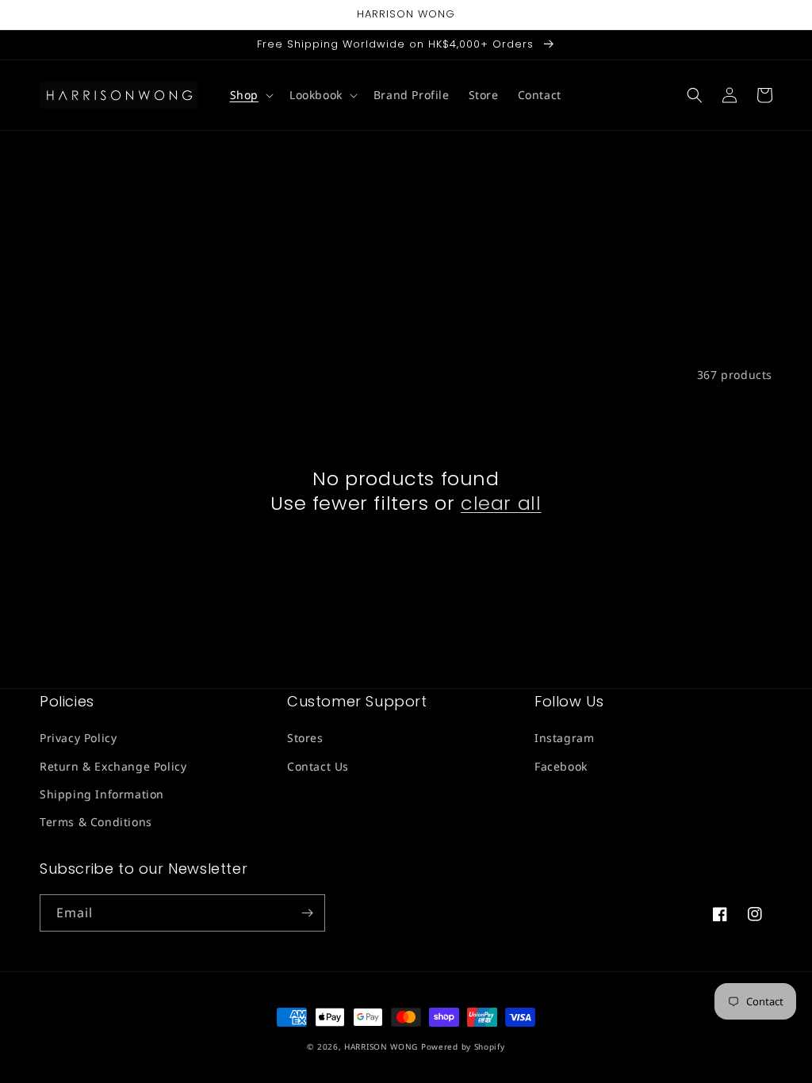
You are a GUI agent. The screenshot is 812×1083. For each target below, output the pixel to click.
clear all (501, 503)
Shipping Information (102, 794)
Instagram (564, 737)
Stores (305, 737)
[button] (250, 95)
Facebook (561, 766)
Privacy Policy (78, 737)
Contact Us (318, 766)
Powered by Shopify (463, 1046)
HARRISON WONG (381, 1046)
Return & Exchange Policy (113, 766)
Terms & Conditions (96, 821)
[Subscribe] (306, 913)
